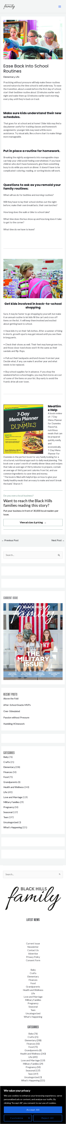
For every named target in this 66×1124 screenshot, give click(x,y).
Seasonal (7, 812)
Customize (16, 1118)
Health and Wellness (13, 787)
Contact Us (33, 950)
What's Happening (12, 827)
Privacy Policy (33, 957)
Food (6, 777)
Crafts (6, 762)
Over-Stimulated (11, 711)
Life (17, 77)
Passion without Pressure (16, 717)
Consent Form (33, 960)
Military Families (11, 802)
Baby (5, 757)
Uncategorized (10, 822)
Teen (5, 817)
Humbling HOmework (14, 724)
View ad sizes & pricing (33, 522)
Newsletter (33, 947)
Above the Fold (10, 698)
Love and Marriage (12, 797)
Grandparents (10, 782)
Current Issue (33, 943)
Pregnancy (8, 807)
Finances (7, 772)
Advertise (33, 953)
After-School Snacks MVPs (17, 705)
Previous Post (10, 540)
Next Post (57, 540)
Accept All (33, 1109)
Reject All (47, 1118)
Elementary (9, 77)
